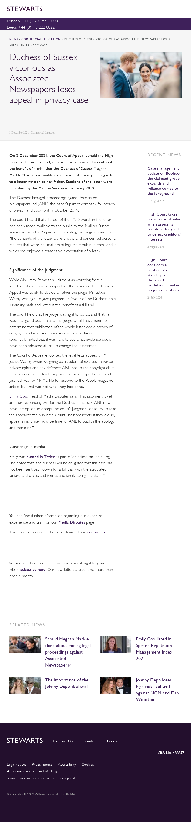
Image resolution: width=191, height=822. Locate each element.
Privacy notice (42, 764)
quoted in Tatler (41, 456)
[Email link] (45, 118)
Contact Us (63, 741)
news (13, 39)
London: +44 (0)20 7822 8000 (32, 21)
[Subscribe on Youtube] (180, 739)
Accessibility (67, 764)
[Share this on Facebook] (33, 118)
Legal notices (16, 764)
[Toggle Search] (170, 9)
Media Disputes (71, 522)
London (89, 741)
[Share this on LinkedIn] (11, 118)
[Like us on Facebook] (169, 739)
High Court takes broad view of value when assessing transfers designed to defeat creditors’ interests (164, 227)
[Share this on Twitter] (22, 118)
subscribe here (33, 569)
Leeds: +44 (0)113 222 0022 (31, 27)
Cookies (88, 764)
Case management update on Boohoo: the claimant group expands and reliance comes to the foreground (164, 181)
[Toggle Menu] (180, 9)
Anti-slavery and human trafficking (32, 771)
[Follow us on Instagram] (149, 739)
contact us (96, 531)
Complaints (68, 778)
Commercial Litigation (41, 39)
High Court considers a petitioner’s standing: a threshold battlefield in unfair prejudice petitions (163, 275)
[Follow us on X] (159, 739)
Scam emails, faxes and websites (30, 778)
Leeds (112, 741)
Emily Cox (18, 396)
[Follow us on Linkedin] (138, 739)
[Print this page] (56, 118)
